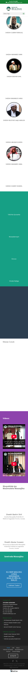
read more (7, 369)
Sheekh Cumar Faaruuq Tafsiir (12, 634)
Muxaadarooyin (19, 649)
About (18, 647)
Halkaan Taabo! (14, 585)
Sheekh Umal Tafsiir (9, 636)
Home (8, 647)
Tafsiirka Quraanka (8, 649)
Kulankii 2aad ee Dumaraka (12, 392)
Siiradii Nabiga (16, 651)
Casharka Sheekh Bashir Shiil (12, 362)
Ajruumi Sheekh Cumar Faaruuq (12, 627)
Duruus (8, 651)
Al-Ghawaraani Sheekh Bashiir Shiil (13, 620)
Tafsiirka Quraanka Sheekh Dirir (12, 639)
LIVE (13, 647)
